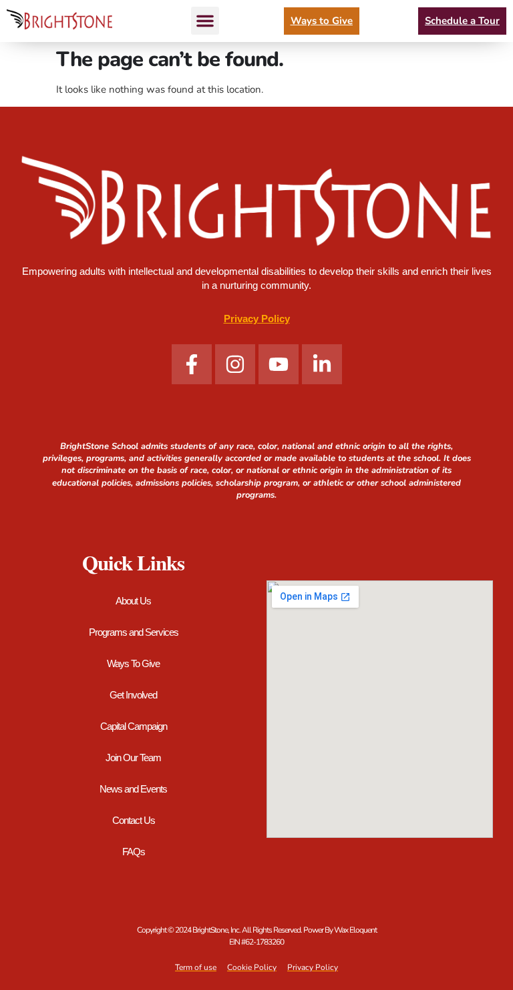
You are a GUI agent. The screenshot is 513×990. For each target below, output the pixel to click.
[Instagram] (235, 364)
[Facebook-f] (192, 364)
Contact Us (133, 820)
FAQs (133, 851)
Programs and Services (133, 632)
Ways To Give (133, 663)
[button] (205, 21)
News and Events (133, 789)
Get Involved (133, 694)
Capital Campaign (133, 726)
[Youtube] (279, 364)
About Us (133, 600)
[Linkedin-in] (322, 364)
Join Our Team (133, 757)
